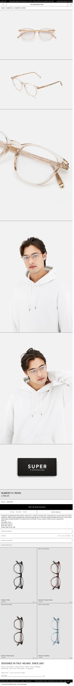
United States (4, 668)
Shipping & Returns (7, 531)
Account (3, 667)
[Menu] (3, 4)
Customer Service (19, 667)
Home (3, 8)
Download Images (6, 522)
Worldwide (37, 667)
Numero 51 (9, 8)
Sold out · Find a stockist (43, 540)
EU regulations (29, 668)
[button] (71, 4)
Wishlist (27, 667)
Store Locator (10, 667)
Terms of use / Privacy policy (17, 668)
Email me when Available (37, 507)
